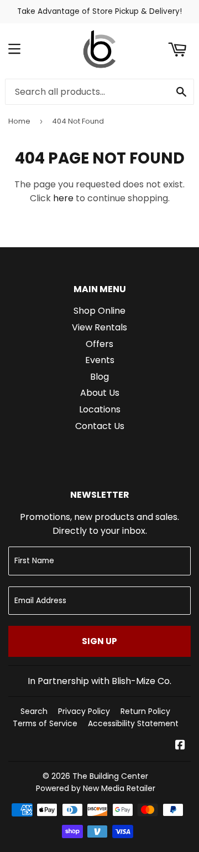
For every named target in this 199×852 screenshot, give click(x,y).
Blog (99, 376)
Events (99, 360)
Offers (99, 344)
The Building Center (110, 776)
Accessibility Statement (133, 723)
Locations (100, 409)
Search (34, 711)
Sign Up (99, 641)
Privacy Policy (84, 711)
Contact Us (99, 426)
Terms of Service (45, 723)
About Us (99, 392)
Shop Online (99, 310)
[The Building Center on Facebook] (180, 745)
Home (19, 121)
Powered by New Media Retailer (95, 788)
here (63, 198)
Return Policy (145, 711)
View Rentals (99, 327)
